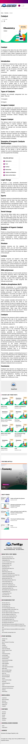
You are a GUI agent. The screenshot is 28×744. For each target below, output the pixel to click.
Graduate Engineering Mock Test (8, 576)
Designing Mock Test (6, 591)
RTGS (3, 487)
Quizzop (3, 715)
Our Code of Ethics (20, 549)
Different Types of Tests (7, 650)
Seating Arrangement (6, 683)
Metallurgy (17, 420)
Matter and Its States (6, 433)
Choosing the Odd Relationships (17, 519)
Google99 (4, 706)
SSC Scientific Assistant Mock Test (9, 632)
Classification (4, 647)
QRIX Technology (5, 699)
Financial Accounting (6, 653)
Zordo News (4, 697)
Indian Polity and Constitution (7, 666)
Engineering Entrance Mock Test (8, 558)
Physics (3, 678)
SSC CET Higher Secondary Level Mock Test (10, 612)
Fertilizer (7, 166)
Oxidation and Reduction (10, 172)
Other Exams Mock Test (6, 596)
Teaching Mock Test (6, 560)
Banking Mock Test (5, 566)
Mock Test (4, 673)
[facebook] (1, 1)
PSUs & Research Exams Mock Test (9, 579)
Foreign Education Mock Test (7, 588)
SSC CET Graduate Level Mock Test (9, 614)
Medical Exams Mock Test (7, 571)
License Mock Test (5, 594)
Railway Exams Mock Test (7, 578)
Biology (3, 643)
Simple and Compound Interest (8, 686)
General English (5, 655)
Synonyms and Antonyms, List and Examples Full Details (18, 505)
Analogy (3, 640)
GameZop (4, 711)
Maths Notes (4, 668)
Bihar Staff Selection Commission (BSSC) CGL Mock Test (13, 624)
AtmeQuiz (4, 720)
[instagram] (5, 1)
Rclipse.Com (4, 704)
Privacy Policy (9, 548)
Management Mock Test (6, 565)
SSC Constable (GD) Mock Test (8, 619)
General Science (5, 658)
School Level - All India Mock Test (8, 584)
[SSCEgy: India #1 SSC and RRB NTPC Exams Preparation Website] (9, 6)
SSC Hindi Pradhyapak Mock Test (8, 607)
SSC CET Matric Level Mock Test (8, 611)
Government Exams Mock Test (8, 568)
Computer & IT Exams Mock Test (8, 573)
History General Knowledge (7, 660)
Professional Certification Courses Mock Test (10, 575)
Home (2, 12)
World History (4, 691)
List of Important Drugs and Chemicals (20, 434)
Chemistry (6, 12)
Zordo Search (4, 727)
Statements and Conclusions (7, 688)
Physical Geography (6, 676)
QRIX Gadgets (4, 702)
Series (3, 684)
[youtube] (7, 1)
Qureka (3, 716)
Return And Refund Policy (9, 549)
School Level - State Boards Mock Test (9, 586)
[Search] (26, 1)
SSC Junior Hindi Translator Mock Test (9, 615)
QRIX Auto (4, 701)
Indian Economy (6, 484)
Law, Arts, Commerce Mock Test (8, 561)
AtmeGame (4, 718)
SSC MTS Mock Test (6, 606)
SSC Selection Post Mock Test (8, 622)
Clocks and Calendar (6, 648)
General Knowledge (6, 656)
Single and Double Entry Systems (18, 498)
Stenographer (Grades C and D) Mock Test (10, 609)
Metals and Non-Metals (10, 175)
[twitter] (3, 1)
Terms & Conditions (17, 548)
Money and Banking (6, 675)
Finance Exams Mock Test (7, 581)
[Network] (19, 6)
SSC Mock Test (5, 570)
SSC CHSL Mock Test (6, 604)
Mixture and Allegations (6, 671)
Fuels (6, 163)
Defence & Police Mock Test (7, 556)
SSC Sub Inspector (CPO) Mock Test (9, 617)
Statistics (4, 689)
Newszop (4, 713)
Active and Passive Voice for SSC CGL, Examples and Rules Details (19, 512)
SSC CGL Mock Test (6, 602)
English (3, 652)
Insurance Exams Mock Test (7, 583)
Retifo (3, 725)
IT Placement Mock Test (6, 593)
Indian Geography (5, 663)
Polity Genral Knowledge (6, 679)
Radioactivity (8, 169)
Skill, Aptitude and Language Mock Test (9, 589)
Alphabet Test (4, 638)
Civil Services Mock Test (6, 563)
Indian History (4, 665)
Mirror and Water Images (7, 670)
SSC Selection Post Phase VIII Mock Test (10, 620)
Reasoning (4, 681)
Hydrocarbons (8, 161)
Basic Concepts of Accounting (8, 642)
